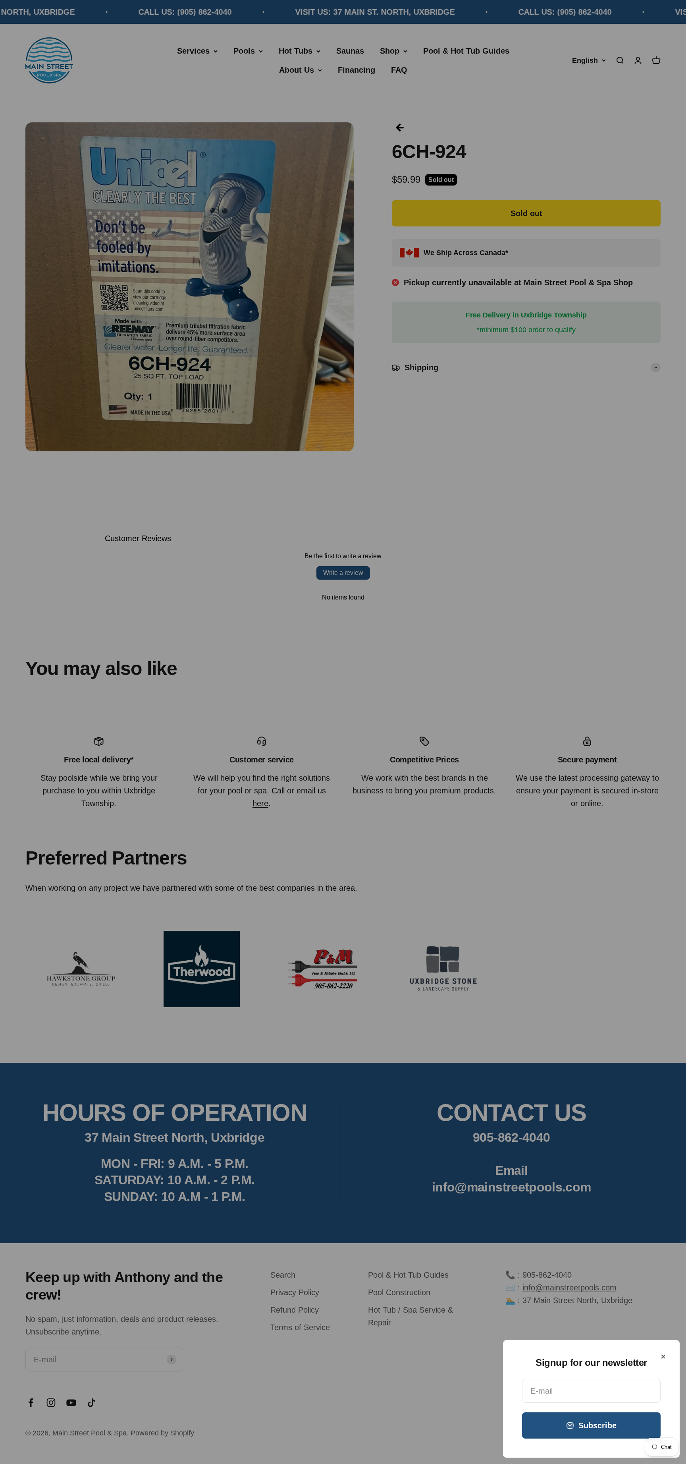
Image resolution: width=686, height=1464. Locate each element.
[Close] (663, 1356)
